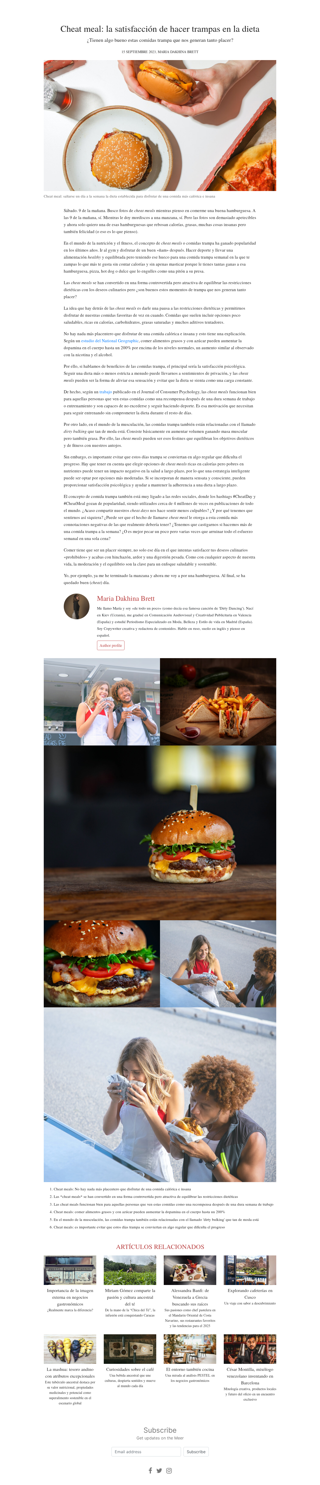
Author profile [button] (111, 645)
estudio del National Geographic (110, 340)
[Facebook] (150, 1470)
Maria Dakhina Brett (178, 51)
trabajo (106, 392)
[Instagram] (169, 1470)
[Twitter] (159, 1470)
